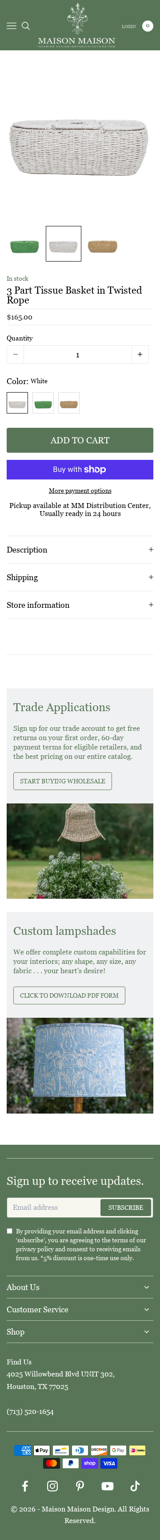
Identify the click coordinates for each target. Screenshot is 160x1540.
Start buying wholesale (62, 781)
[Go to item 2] (63, 244)
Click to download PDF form (69, 995)
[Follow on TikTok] (135, 1486)
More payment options (80, 490)
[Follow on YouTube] (107, 1486)
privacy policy (35, 1249)
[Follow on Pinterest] (80, 1486)
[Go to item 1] (24, 244)
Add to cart (80, 440)
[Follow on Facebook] (25, 1486)
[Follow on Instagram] (52, 1486)
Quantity (19, 338)
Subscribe (125, 1207)
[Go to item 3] (102, 244)
